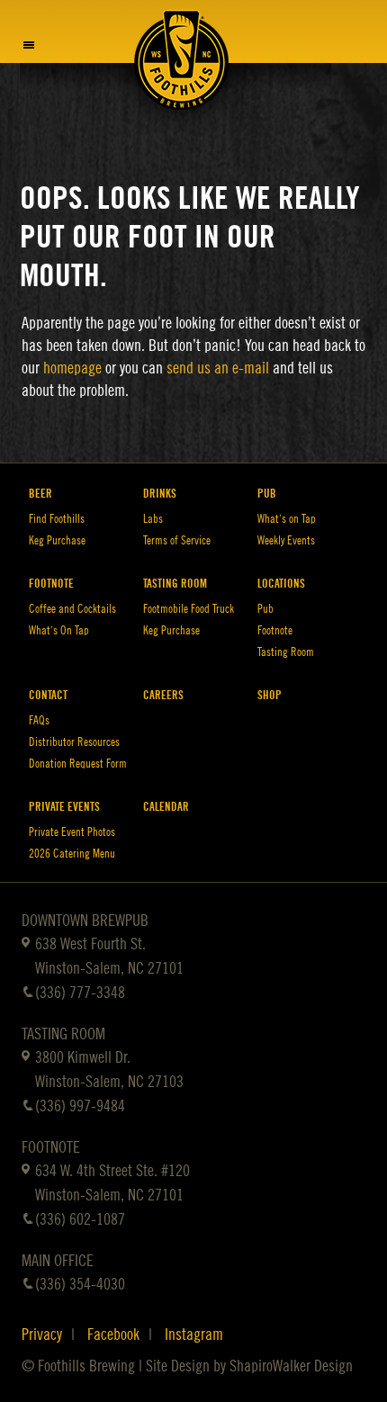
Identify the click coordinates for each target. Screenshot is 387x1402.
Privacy (42, 1334)
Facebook (113, 1334)
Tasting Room (175, 583)
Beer (40, 493)
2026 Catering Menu (72, 853)
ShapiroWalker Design (291, 1366)
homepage (72, 368)
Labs (153, 519)
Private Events (64, 807)
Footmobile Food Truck (188, 609)
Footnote (51, 583)
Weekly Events (286, 540)
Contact (48, 695)
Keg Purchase (57, 540)
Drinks (159, 493)
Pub (266, 493)
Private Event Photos (72, 832)
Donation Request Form (78, 763)
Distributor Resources (74, 742)
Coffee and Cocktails (72, 609)
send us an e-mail (217, 368)
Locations (281, 583)
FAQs (39, 720)
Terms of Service (177, 540)
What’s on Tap (286, 519)
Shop (269, 695)
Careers (163, 695)
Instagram (194, 1334)
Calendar (166, 807)
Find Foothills (57, 519)
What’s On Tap (59, 630)
